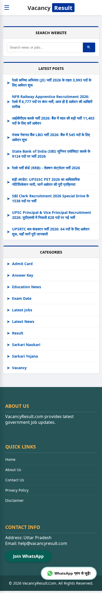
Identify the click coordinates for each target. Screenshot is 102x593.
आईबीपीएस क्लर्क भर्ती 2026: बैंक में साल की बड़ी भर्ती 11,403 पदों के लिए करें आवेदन (50, 121)
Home (10, 459)
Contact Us (14, 479)
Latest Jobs (19, 309)
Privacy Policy (17, 490)
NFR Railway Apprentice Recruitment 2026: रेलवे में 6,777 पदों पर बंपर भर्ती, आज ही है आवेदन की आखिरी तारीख (49, 101)
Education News (24, 286)
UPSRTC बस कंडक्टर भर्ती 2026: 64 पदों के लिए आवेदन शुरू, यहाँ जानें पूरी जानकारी (48, 231)
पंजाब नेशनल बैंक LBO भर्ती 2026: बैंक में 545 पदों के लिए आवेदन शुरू (48, 137)
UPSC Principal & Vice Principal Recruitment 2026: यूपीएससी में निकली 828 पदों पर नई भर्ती (49, 215)
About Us (13, 469)
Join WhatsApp (28, 556)
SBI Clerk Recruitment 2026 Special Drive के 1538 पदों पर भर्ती (48, 198)
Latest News (20, 321)
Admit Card (20, 263)
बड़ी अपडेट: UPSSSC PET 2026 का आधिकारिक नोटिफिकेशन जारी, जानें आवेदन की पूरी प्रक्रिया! (43, 182)
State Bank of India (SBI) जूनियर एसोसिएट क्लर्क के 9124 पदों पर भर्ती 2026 (48, 154)
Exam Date (19, 298)
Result (15, 333)
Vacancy (49, 8)
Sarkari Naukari (23, 344)
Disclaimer (14, 500)
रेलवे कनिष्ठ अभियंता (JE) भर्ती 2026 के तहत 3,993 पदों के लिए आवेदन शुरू (49, 82)
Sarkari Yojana (22, 356)
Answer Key (20, 275)
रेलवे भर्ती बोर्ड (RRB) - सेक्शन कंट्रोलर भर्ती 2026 (43, 167)
